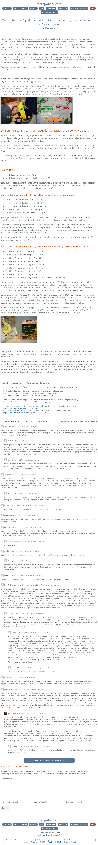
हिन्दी (66, 842)
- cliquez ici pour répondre (28, 427)
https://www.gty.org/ (42, 402)
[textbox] (49, 787)
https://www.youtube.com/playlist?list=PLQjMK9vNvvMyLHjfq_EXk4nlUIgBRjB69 (51, 400)
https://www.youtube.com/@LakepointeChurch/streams (38, 393)
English (4, 840)
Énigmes (33, 8)
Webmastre (63, 8)
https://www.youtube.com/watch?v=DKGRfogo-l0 (20, 408)
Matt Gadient (13, 713)
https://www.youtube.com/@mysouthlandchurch (35, 395)
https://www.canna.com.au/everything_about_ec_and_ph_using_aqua (51, 657)
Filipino (25, 842)
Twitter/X (46, 413)
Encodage (7, 8)
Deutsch (13, 840)
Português (41, 840)
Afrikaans (34, 842)
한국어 (73, 842)
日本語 (42, 842)
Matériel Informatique (49, 12)
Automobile (51, 8)
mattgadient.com (49, 4)
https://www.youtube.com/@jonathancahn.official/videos (42, 391)
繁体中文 (59, 842)
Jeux (41, 8)
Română (79, 840)
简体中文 (50, 842)
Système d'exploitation (79, 8)
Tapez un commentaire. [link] (35, 421)
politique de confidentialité (57, 774)
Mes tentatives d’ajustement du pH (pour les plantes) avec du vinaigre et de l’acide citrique (49, 22)
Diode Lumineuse (20, 8)
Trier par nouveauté (88, 421)
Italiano (59, 840)
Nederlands (69, 840)
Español (31, 840)
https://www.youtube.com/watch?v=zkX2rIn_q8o (20, 413)
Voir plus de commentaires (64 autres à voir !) (49, 760)
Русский (50, 840)
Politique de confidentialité (49, 835)
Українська (89, 840)
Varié (92, 8)
